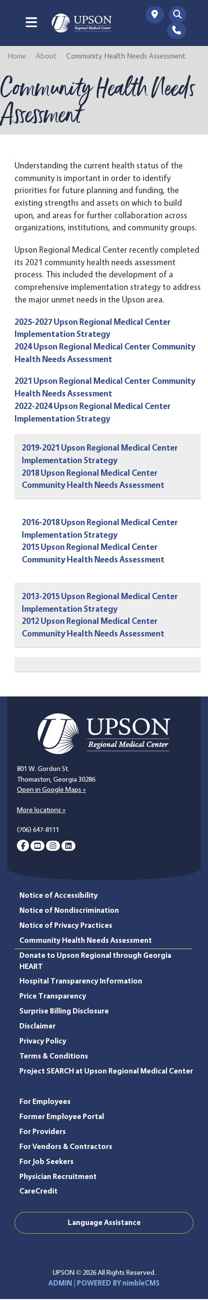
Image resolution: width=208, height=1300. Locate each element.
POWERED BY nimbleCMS (118, 1283)
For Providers (42, 1131)
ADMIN (60, 1283)
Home (16, 55)
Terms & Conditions (53, 1055)
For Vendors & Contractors (65, 1146)
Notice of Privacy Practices (65, 925)
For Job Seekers (46, 1161)
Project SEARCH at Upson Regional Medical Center (106, 1070)
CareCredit (38, 1190)
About (46, 55)
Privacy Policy (42, 1040)
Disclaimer (37, 1025)
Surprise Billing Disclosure (64, 1010)
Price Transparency (52, 995)
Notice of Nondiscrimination (69, 910)
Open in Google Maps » (51, 789)
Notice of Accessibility (58, 895)
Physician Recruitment (58, 1176)
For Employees (45, 1101)
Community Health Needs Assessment (85, 940)
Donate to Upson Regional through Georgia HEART (95, 961)
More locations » (41, 809)
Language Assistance (104, 1222)
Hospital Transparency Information (80, 980)
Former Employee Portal (61, 1116)
